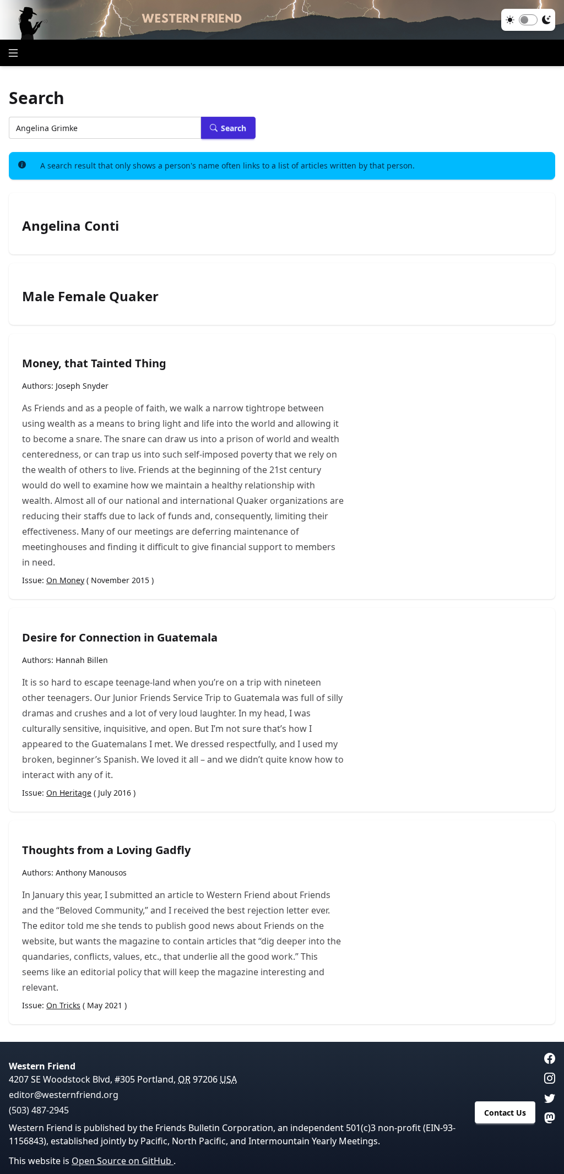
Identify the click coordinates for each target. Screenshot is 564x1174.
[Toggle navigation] (13, 53)
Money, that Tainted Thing (94, 363)
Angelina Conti (70, 226)
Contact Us (505, 1112)
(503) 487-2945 (39, 1110)
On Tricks (63, 1005)
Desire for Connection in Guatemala (120, 637)
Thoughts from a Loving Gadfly (106, 850)
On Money (65, 580)
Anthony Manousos (91, 872)
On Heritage (68, 792)
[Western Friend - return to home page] (282, 20)
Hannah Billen (82, 660)
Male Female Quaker (90, 296)
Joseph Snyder (82, 386)
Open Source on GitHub (122, 1161)
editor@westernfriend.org (63, 1095)
